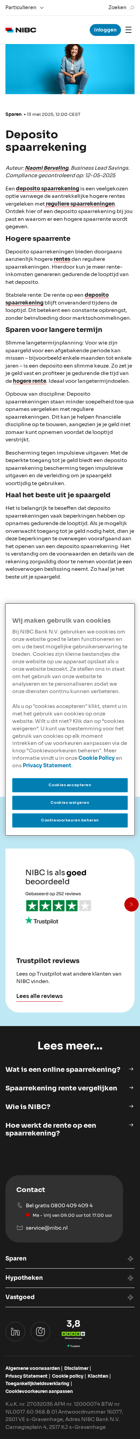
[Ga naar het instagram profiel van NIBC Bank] (40, 1331)
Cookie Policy (96, 758)
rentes (62, 259)
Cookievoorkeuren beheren (70, 820)
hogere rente (29, 381)
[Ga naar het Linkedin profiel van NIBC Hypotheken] (15, 1331)
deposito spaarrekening (47, 188)
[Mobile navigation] (128, 30)
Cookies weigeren (70, 802)
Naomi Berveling (46, 168)
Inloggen (105, 30)
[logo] (20, 30)
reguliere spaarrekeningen (80, 204)
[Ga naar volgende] (131, 904)
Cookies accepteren (70, 785)
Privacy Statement (47, 766)
